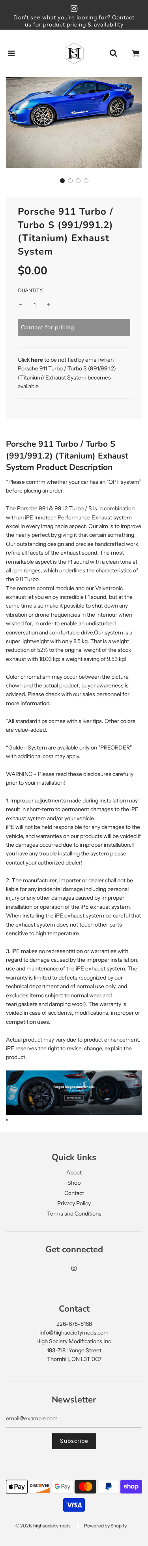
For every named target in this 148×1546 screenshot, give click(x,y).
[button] (62, 180)
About (74, 1172)
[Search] (113, 53)
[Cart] (136, 53)
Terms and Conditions (74, 1213)
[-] (20, 304)
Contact (74, 1193)
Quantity (30, 290)
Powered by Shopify (105, 1526)
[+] (48, 304)
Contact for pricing (47, 327)
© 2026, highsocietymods (43, 1526)
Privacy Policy (74, 1203)
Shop (74, 1182)
